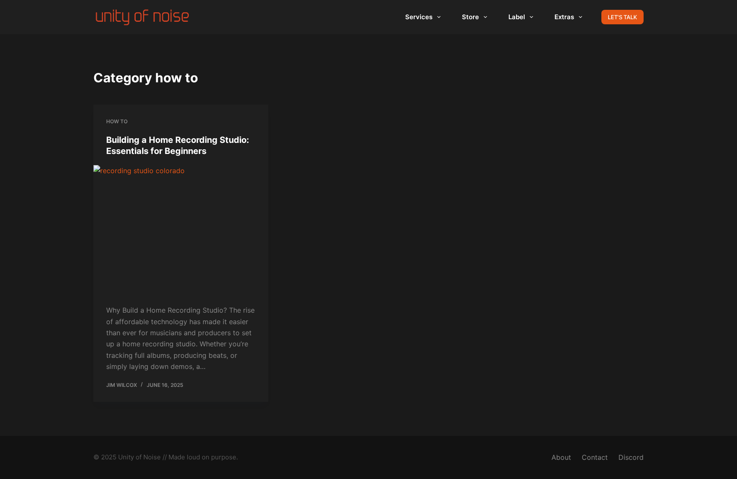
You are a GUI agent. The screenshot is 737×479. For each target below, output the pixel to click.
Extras (564, 17)
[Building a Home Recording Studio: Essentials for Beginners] (180, 230)
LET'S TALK (622, 17)
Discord (631, 457)
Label (516, 17)
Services (418, 17)
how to (117, 121)
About (561, 457)
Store (470, 17)
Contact (595, 457)
